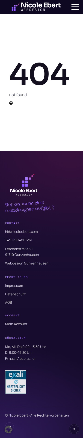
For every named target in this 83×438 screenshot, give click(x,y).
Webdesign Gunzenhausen (26, 263)
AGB (8, 302)
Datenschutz (15, 294)
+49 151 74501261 (18, 239)
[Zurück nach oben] (74, 429)
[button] (8, 429)
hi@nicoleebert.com (21, 231)
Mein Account (16, 323)
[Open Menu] (75, 7)
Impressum (14, 285)
